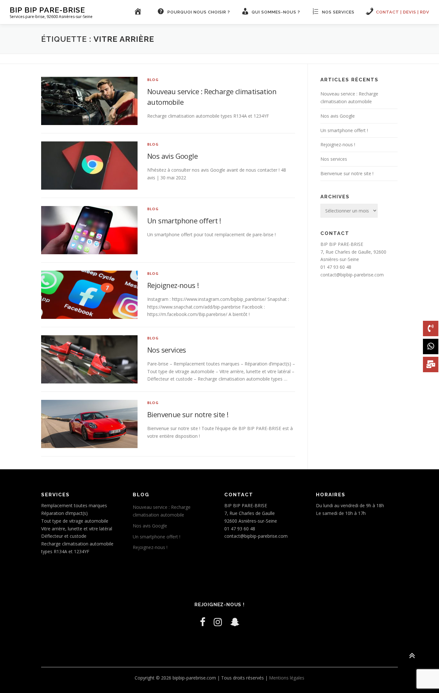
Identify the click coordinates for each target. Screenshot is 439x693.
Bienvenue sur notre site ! (187, 414)
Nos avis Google (172, 156)
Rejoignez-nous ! (173, 285)
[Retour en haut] (411, 655)
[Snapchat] (234, 621)
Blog (153, 79)
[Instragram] (218, 621)
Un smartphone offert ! (184, 220)
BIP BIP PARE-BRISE (47, 9)
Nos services (166, 350)
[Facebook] (202, 621)
